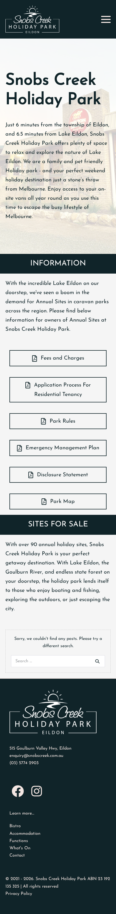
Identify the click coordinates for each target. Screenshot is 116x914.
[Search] (97, 661)
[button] (58, 358)
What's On (19, 848)
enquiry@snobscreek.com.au (36, 756)
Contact (17, 855)
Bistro (15, 826)
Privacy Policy (18, 894)
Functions (18, 841)
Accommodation (24, 834)
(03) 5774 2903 (24, 763)
